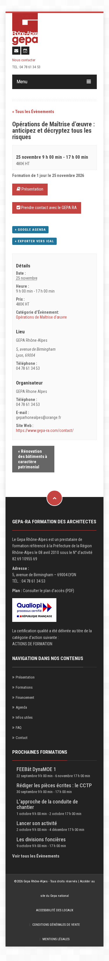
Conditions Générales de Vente (56, 925)
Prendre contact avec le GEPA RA (48, 207)
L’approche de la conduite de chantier (47, 804)
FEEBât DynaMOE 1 (36, 769)
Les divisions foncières (41, 839)
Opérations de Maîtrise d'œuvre (41, 317)
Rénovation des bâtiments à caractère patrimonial (32, 459)
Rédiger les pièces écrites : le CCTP (54, 785)
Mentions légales (55, 939)
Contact (22, 737)
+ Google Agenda (30, 230)
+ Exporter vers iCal (34, 241)
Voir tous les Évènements (35, 856)
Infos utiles (24, 717)
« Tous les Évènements (33, 111)
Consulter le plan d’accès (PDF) (48, 590)
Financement (25, 697)
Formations (24, 687)
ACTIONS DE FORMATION (32, 644)
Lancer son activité (37, 823)
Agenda (21, 707)
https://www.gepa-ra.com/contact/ (45, 430)
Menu (22, 81)
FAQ (19, 727)
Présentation (32, 189)
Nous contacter (23, 60)
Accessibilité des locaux (54, 910)
